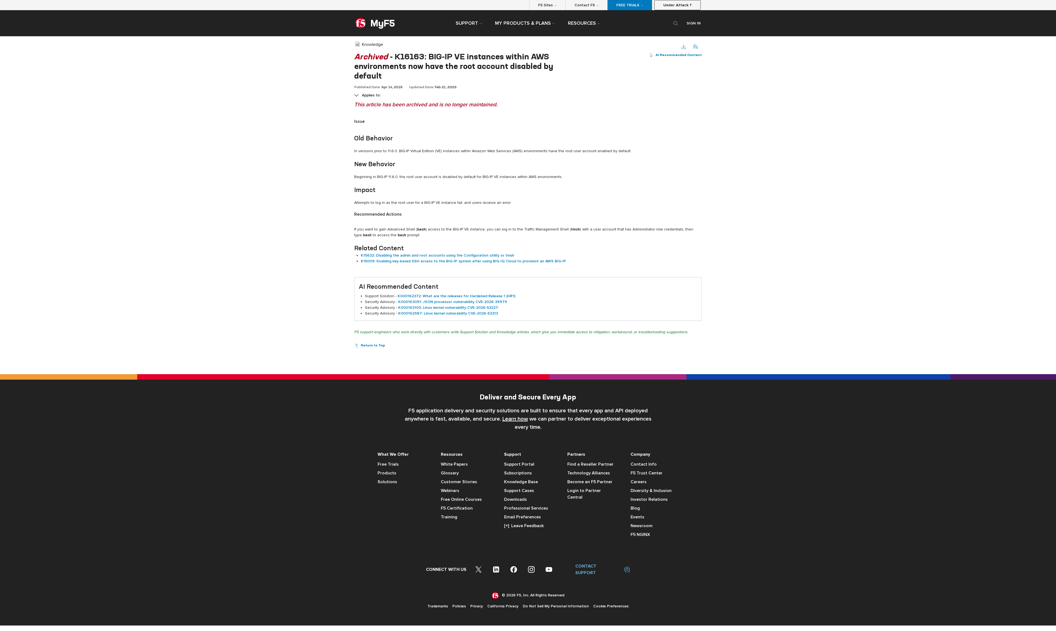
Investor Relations (649, 499)
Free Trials (388, 464)
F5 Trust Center (646, 473)
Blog (635, 508)
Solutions (387, 482)
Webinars (450, 490)
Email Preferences (522, 517)
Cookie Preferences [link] (611, 606)
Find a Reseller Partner (590, 464)
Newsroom (642, 526)
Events (637, 517)
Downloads (515, 499)
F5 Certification (457, 508)
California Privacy (502, 606)
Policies (459, 606)
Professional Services (526, 508)
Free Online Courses (461, 499)
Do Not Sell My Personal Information (556, 606)
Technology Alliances (588, 473)
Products (387, 473)
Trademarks (437, 606)
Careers (639, 482)
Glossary (450, 473)
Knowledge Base (521, 482)
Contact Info (644, 464)
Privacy (476, 606)
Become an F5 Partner (589, 482)
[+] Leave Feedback (524, 526)
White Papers (454, 464)
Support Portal (519, 464)
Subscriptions (518, 473)
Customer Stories (459, 482)
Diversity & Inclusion (651, 490)
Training (449, 517)
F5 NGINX (640, 534)
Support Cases (519, 490)
